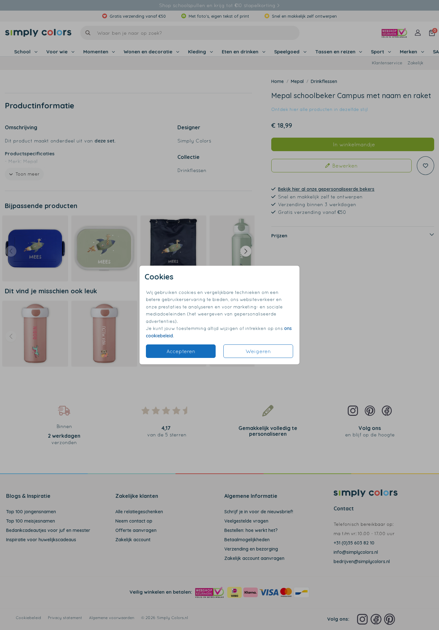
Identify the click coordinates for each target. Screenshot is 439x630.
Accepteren (180, 351)
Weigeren (258, 351)
